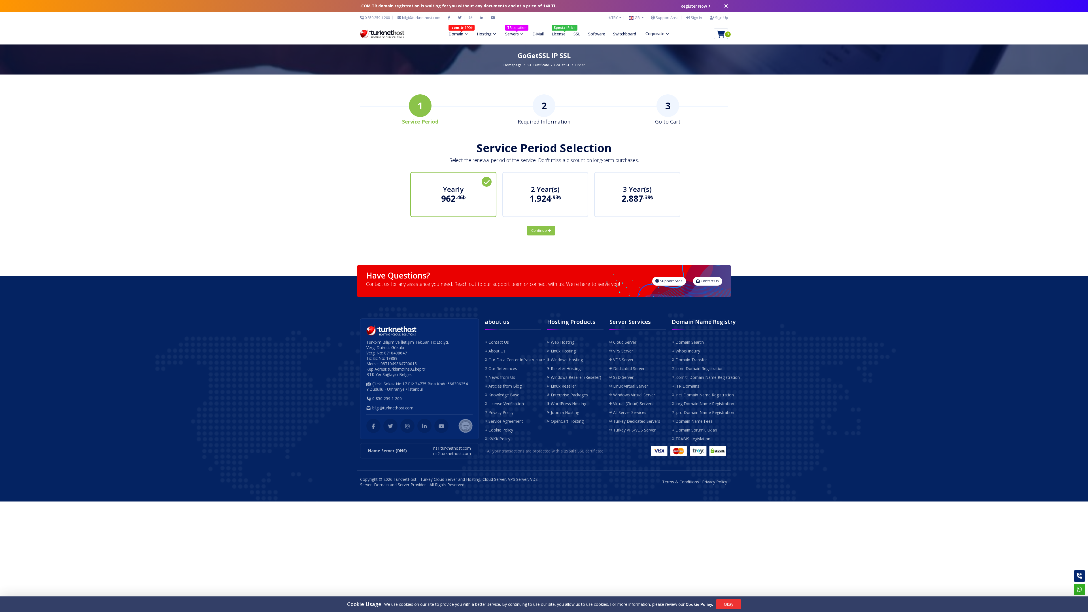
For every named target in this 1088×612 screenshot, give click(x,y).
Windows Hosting (567, 359)
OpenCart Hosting (567, 421)
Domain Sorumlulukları (696, 430)
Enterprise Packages (569, 395)
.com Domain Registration (699, 368)
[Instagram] (470, 17)
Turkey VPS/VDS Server (634, 430)
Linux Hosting (563, 351)
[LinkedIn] (481, 17)
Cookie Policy (500, 430)
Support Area (671, 281)
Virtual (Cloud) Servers (633, 403)
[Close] (726, 6)
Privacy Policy (500, 412)
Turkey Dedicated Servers (636, 421)
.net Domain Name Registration (701, 395)
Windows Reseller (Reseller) (576, 377)
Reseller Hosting (566, 368)
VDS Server (623, 359)
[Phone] (1079, 576)
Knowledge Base (503, 395)
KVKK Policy (499, 438)
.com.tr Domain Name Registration (701, 377)
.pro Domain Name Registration (701, 412)
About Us (496, 351)
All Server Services (629, 412)
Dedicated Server (629, 368)
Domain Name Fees (694, 421)
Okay (728, 604)
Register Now (694, 6)
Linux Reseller (563, 386)
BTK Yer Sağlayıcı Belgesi (389, 374)
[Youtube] (493, 17)
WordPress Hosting (568, 403)
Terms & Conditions (680, 481)
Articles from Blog (505, 386)
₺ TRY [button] (614, 17)
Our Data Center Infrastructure (514, 359)
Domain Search (689, 342)
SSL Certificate (538, 65)
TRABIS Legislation (692, 438)
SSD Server (623, 377)
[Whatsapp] (1079, 589)
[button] (636, 17)
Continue (539, 230)
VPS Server (623, 351)
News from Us (501, 377)
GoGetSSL (562, 65)
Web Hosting (562, 342)
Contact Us (709, 281)
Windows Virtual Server (634, 395)
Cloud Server (624, 342)
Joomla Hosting (565, 412)
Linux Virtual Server (630, 386)
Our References (502, 368)
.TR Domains (687, 386)
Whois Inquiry (687, 351)
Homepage (512, 65)
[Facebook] (449, 17)
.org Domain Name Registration (701, 403)
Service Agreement (505, 421)
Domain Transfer (691, 359)
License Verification (506, 403)
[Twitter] (459, 17)
